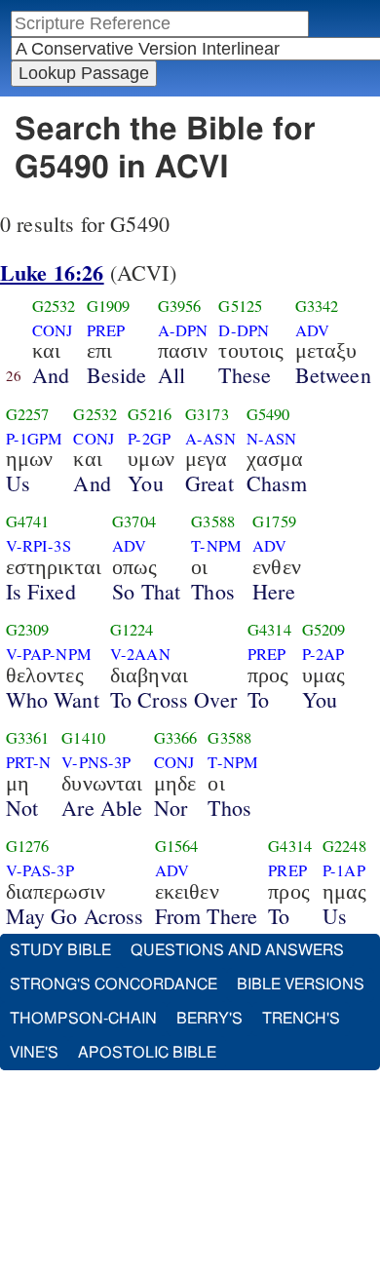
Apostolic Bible (147, 1053)
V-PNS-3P (96, 762)
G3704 (134, 521)
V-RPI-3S (38, 546)
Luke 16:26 (52, 272)
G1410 (83, 738)
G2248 (344, 846)
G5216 (149, 414)
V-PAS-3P (40, 870)
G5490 (268, 414)
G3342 (317, 306)
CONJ (52, 330)
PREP (106, 330)
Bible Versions (300, 984)
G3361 (28, 738)
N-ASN (272, 438)
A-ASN (210, 438)
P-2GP (149, 438)
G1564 (177, 846)
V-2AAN (140, 654)
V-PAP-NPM (49, 654)
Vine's (34, 1053)
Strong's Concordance (113, 984)
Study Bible (60, 950)
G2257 (28, 414)
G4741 (28, 521)
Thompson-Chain (83, 1018)
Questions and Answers (237, 950)
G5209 (324, 629)
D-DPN (243, 330)
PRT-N (29, 762)
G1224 (132, 629)
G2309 (28, 629)
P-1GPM (34, 438)
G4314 (269, 629)
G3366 (176, 738)
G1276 (28, 846)
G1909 (109, 306)
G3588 (213, 521)
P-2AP (323, 654)
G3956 (180, 306)
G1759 (274, 521)
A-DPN (183, 330)
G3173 (207, 414)
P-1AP (344, 870)
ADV (312, 330)
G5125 (240, 306)
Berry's (209, 1018)
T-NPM (216, 546)
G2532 (54, 306)
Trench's (301, 1018)
